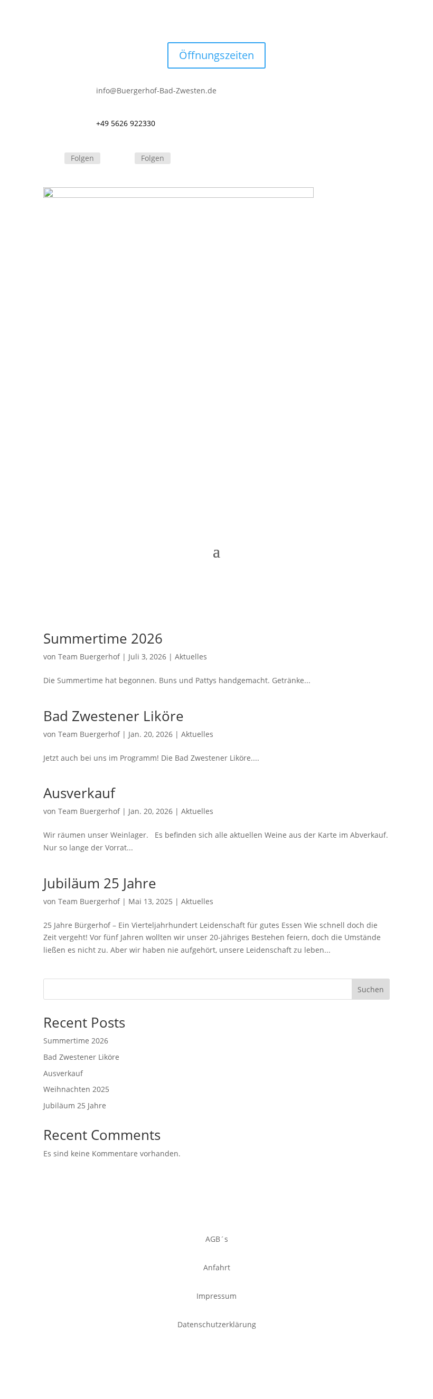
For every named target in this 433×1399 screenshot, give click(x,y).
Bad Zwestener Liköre (113, 715)
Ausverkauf (79, 792)
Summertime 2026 (103, 638)
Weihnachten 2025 (76, 1089)
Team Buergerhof (89, 656)
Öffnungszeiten (216, 55)
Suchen (370, 989)
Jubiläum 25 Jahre (99, 883)
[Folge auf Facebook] (51, 158)
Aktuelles (191, 656)
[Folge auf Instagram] (122, 158)
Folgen (82, 158)
